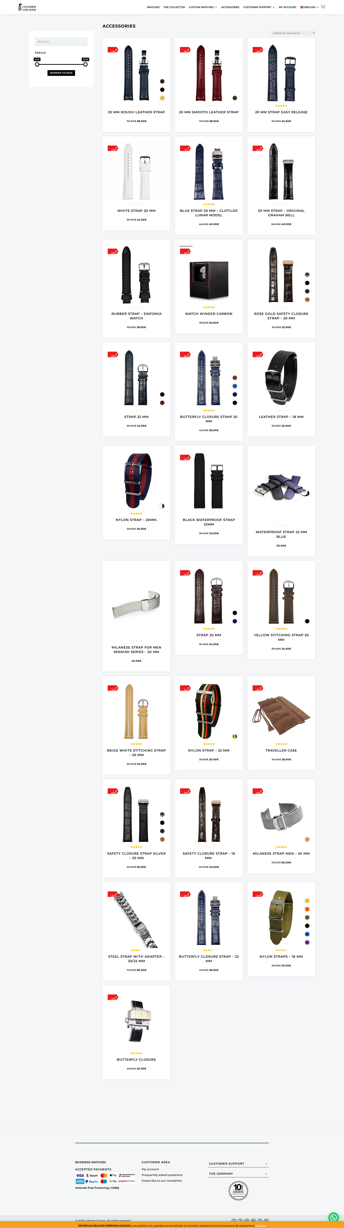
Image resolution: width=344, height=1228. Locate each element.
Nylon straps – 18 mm (281, 957)
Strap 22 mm (136, 417)
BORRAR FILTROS (61, 72)
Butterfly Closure (136, 1060)
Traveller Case (281, 750)
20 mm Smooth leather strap (209, 112)
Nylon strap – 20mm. (136, 520)
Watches (153, 7)
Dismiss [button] (261, 1225)
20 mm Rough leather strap (136, 112)
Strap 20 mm (209, 635)
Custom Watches (201, 7)
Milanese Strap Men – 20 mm (281, 854)
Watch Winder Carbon (209, 314)
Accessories (230, 7)
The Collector (174, 7)
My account (287, 7)
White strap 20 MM (136, 211)
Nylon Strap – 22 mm (209, 750)
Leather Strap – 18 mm (281, 417)
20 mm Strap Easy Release (281, 112)
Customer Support (257, 7)
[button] (333, 1217)
